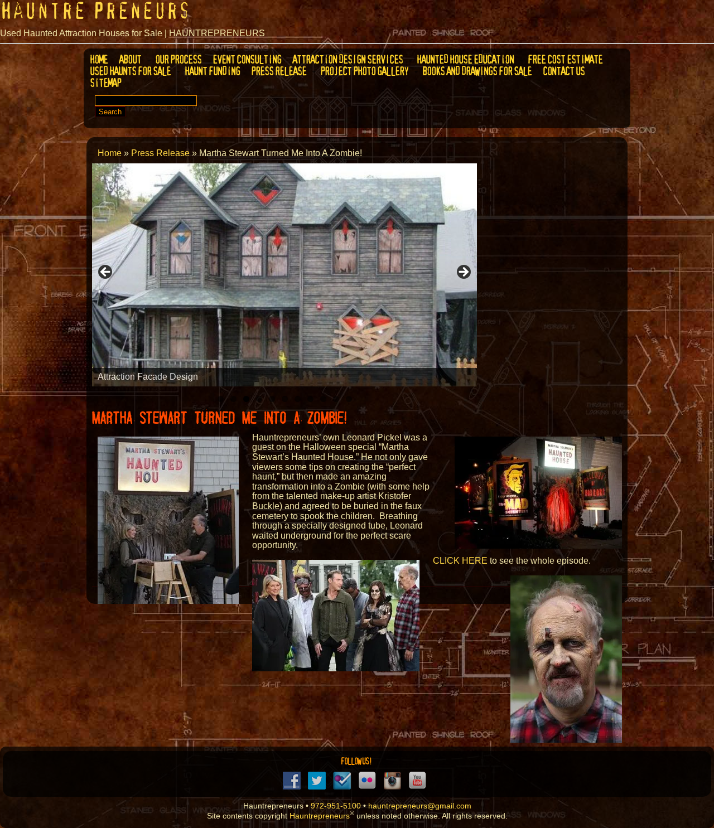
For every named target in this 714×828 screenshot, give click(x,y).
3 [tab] (246, 399)
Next (463, 272)
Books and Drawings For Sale (476, 71)
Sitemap (104, 83)
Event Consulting (246, 59)
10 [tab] (336, 399)
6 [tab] (285, 399)
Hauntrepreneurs (320, 815)
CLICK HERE (460, 560)
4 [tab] (259, 399)
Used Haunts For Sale (129, 71)
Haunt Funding (211, 71)
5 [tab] (272, 399)
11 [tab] (349, 399)
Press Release (278, 71)
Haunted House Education (464, 59)
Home (98, 59)
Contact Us (563, 71)
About (129, 59)
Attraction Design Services (347, 59)
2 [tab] (233, 399)
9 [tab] (323, 399)
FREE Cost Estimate (564, 59)
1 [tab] (221, 399)
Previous (106, 272)
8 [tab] (310, 399)
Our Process (178, 59)
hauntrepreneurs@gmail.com (419, 806)
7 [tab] (298, 399)
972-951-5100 (336, 806)
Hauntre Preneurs (95, 11)
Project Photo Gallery (364, 71)
